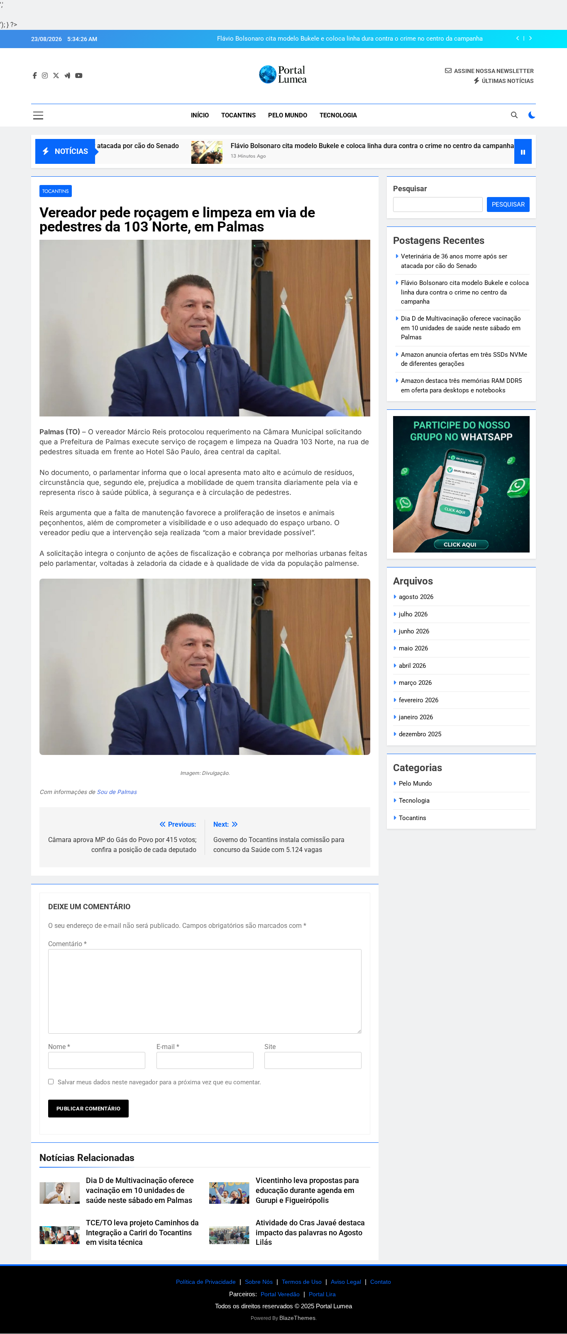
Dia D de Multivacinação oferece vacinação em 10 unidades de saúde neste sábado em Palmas (140, 1190)
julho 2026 (413, 614)
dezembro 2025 (420, 734)
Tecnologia (338, 115)
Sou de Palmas (117, 792)
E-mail (167, 1047)
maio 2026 (413, 648)
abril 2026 (412, 665)
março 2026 (415, 682)
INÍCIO (200, 115)
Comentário (67, 944)
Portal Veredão (280, 1294)
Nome (59, 1047)
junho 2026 (414, 631)
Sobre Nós (259, 1281)
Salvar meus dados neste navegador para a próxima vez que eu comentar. (159, 1082)
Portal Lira (322, 1294)
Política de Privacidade (206, 1281)
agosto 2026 (416, 597)
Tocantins (238, 115)
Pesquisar (410, 188)
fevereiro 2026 (418, 700)
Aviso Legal (346, 1281)
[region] (108, 1268)
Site (270, 1047)
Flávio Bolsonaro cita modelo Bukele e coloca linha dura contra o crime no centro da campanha (350, 39)
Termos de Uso (302, 1281)
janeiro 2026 (416, 717)
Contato (380, 1281)
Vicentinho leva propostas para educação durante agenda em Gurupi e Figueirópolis (307, 1190)
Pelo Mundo (287, 115)
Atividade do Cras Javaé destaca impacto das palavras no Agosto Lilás (310, 1233)
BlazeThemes (297, 1318)
